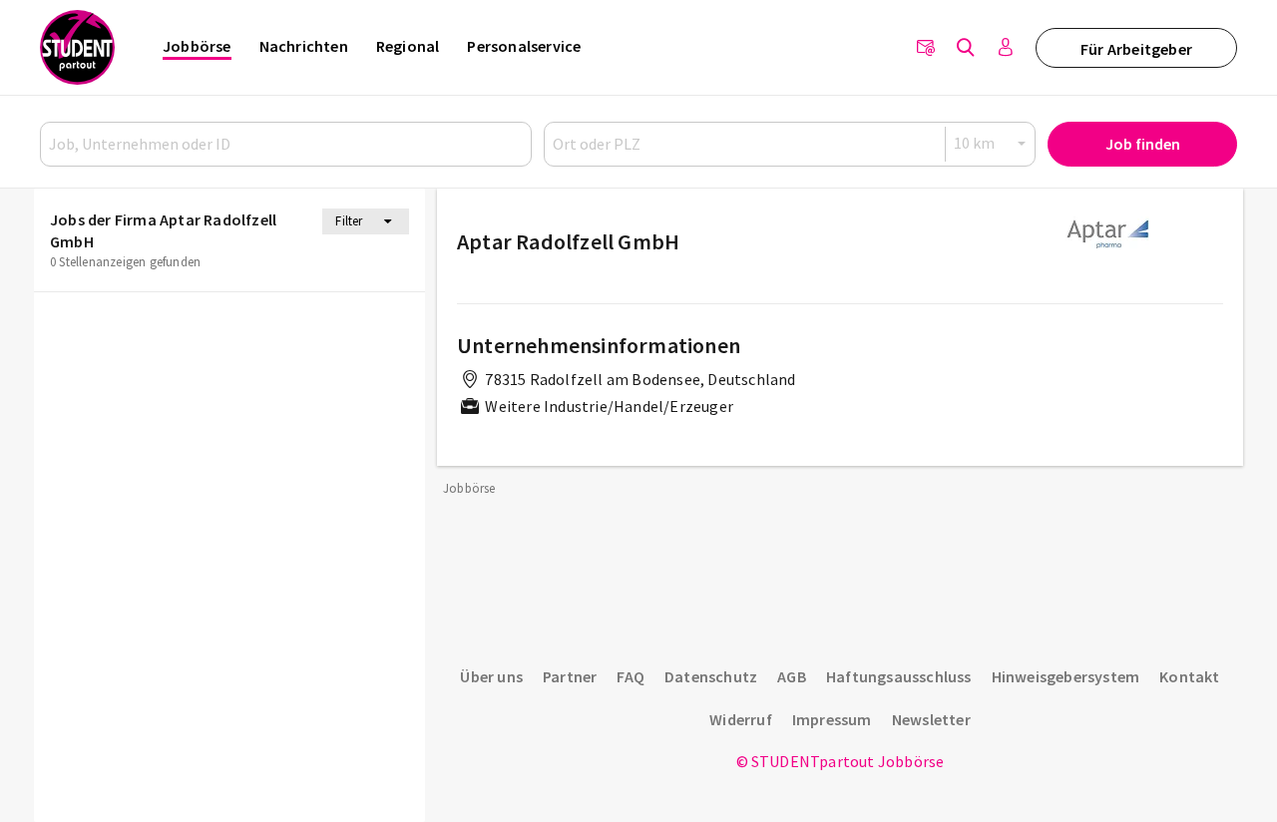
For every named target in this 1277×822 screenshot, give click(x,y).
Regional (408, 46)
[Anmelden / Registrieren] (1006, 48)
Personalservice (524, 46)
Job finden (1142, 144)
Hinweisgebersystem (1066, 676)
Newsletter (931, 719)
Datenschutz (710, 676)
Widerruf (740, 719)
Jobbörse (197, 46)
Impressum (832, 719)
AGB (791, 676)
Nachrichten (303, 46)
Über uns (491, 676)
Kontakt (1189, 676)
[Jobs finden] (966, 48)
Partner (570, 676)
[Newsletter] (926, 48)
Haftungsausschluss (899, 676)
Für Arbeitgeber (1136, 49)
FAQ (630, 676)
